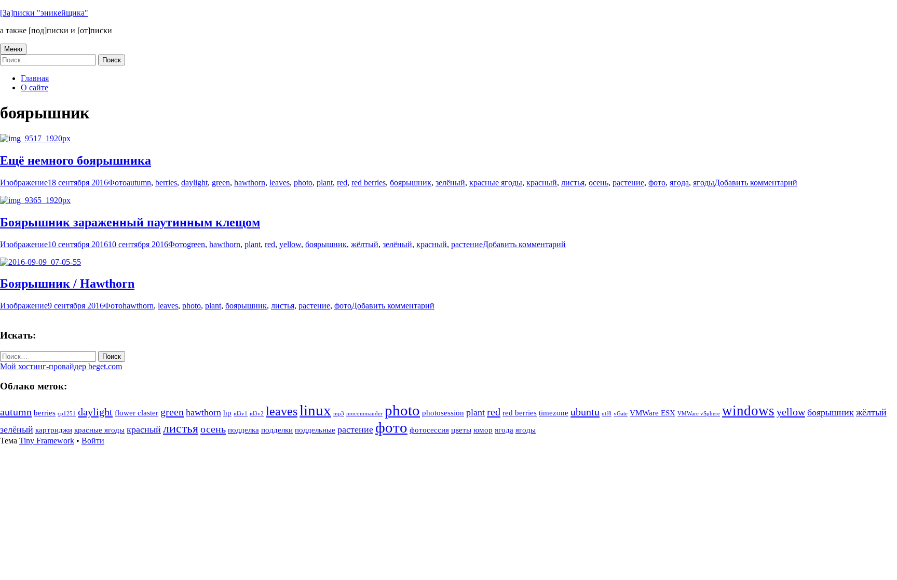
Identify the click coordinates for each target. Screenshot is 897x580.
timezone (553, 413)
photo (303, 182)
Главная (35, 78)
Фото (117, 182)
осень (598, 182)
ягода (679, 182)
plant (325, 182)
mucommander (364, 413)
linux (315, 410)
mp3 (338, 413)
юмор (483, 430)
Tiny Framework (46, 440)
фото (656, 182)
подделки (277, 430)
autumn (139, 182)
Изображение (24, 182)
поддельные (315, 430)
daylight (194, 182)
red (342, 182)
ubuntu (585, 411)
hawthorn (249, 182)
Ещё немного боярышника (75, 160)
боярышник (410, 182)
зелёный (450, 182)
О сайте (34, 87)
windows (748, 411)
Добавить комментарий (755, 182)
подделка (243, 430)
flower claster (136, 413)
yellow (290, 244)
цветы (461, 430)
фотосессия (429, 430)
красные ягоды (495, 182)
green (221, 182)
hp (227, 413)
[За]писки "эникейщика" (44, 12)
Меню (13, 49)
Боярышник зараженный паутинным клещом (130, 222)
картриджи (53, 430)
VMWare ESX (652, 413)
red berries (368, 182)
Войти (92, 440)
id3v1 (241, 413)
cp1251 (67, 413)
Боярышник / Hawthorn (67, 283)
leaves (279, 182)
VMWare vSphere (698, 413)
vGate (621, 413)
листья (573, 182)
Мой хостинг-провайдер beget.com (61, 366)
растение (628, 182)
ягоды (703, 182)
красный (541, 182)
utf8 (606, 413)
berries (166, 182)
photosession (443, 413)
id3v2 (257, 413)
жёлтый (364, 244)
